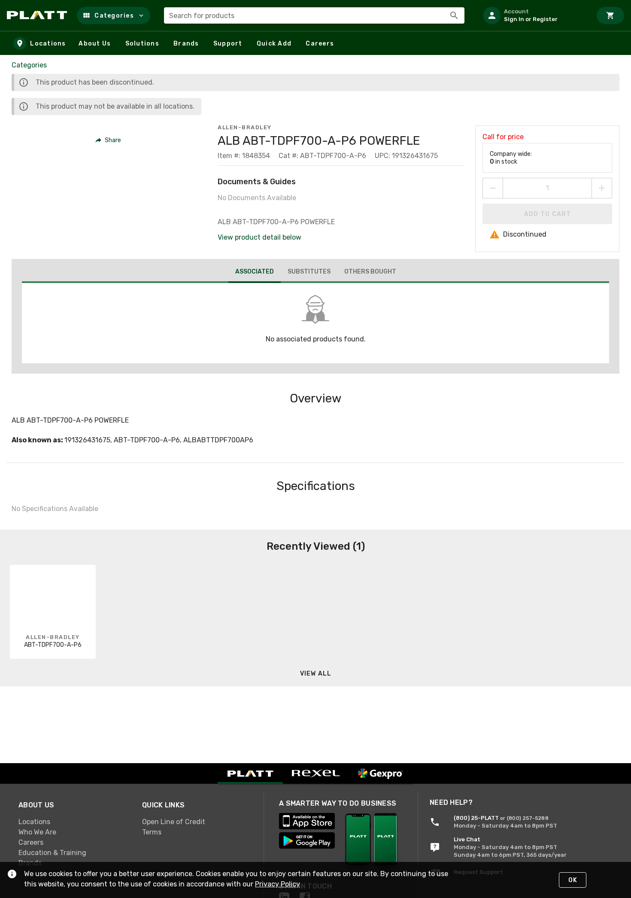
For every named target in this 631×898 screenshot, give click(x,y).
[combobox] (314, 15)
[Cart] (610, 15)
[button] (113, 15)
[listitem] (534, 15)
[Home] (38, 15)
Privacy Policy (277, 884)
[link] (73, 821)
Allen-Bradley (245, 127)
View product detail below (259, 237)
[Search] (454, 15)
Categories (29, 65)
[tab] (254, 272)
